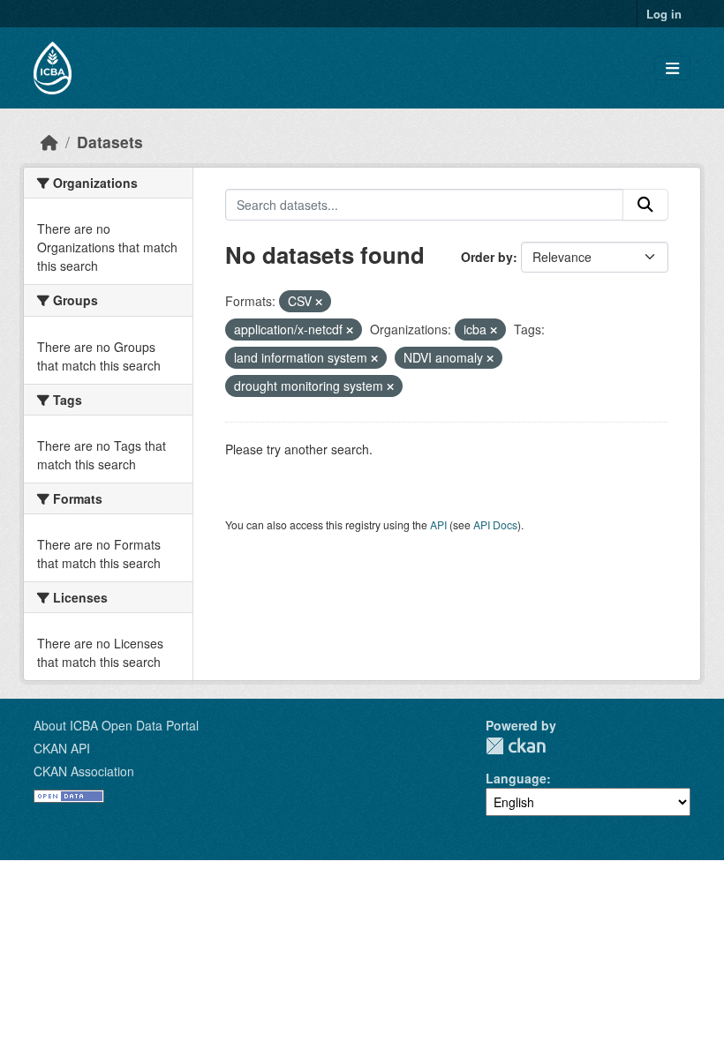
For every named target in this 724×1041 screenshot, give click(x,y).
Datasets (110, 142)
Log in (664, 13)
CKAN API (62, 748)
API (438, 524)
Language (516, 778)
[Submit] (645, 205)
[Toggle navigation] (672, 68)
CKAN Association (84, 771)
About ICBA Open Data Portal (116, 725)
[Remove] (318, 302)
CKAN (516, 746)
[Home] (49, 142)
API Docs (495, 524)
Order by (487, 257)
